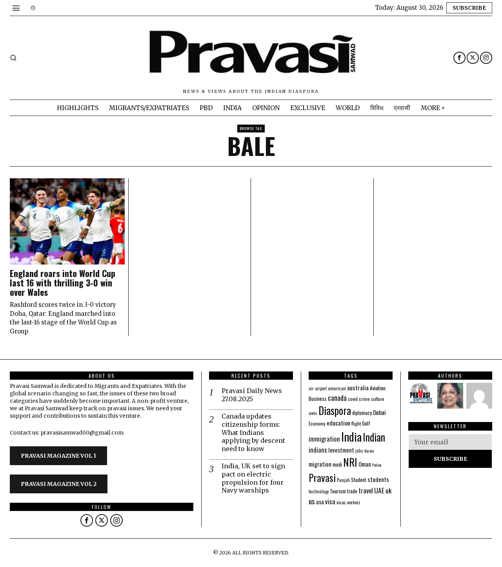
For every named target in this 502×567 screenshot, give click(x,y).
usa (320, 501)
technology (319, 491)
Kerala (369, 450)
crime (364, 398)
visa (330, 501)
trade (352, 491)
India (351, 436)
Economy (317, 423)
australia (358, 387)
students (378, 479)
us (312, 500)
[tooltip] (459, 58)
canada (337, 397)
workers (353, 502)
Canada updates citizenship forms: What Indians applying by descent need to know (253, 432)
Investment (341, 450)
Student (358, 480)
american (337, 388)
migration (320, 464)
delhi (313, 413)
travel (365, 490)
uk (388, 490)
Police (376, 465)
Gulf (366, 423)
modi (337, 464)
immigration (324, 439)
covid (353, 398)
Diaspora (334, 410)
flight (356, 423)
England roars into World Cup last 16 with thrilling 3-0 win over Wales (62, 282)
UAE (379, 490)
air (311, 388)
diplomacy (362, 413)
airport (321, 388)
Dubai (379, 412)
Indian (374, 437)
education (338, 423)
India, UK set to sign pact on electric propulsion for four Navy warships (253, 478)
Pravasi (322, 477)
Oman (364, 464)
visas (341, 502)
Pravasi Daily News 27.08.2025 (252, 395)
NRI (350, 462)
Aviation (378, 388)
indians (318, 450)
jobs (359, 450)
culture (377, 398)
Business (318, 398)
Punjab (343, 479)
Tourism (338, 491)
